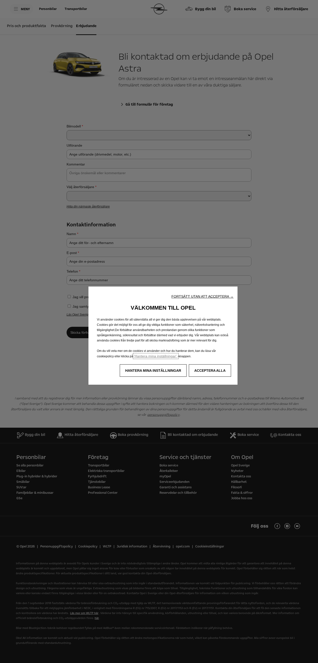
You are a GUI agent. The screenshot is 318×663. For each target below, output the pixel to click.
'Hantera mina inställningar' (156, 356)
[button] (202, 296)
